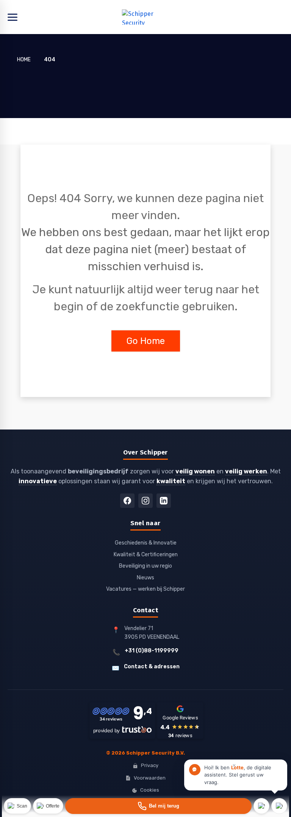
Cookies (149, 790)
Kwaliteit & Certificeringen (146, 554)
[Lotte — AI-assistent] (279, 806)
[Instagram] (145, 500)
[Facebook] (127, 500)
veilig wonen (195, 471)
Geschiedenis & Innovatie (146, 543)
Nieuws (145, 577)
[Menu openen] (145, 17)
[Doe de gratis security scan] (17, 806)
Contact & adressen (152, 666)
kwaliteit (170, 481)
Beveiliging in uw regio (145, 566)
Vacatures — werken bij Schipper (145, 589)
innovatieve (38, 481)
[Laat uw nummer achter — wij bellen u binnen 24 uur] (158, 806)
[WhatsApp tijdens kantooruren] (261, 806)
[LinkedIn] (163, 500)
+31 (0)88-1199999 (151, 650)
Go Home (146, 341)
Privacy (149, 765)
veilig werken (246, 471)
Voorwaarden (150, 778)
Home (24, 59)
